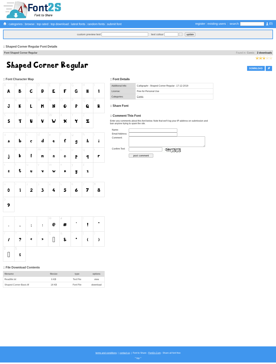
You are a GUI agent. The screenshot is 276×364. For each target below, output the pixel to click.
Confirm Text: (118, 148)
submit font (114, 24)
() (270, 23)
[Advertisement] (204, 9)
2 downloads (264, 52)
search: (234, 23)
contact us (125, 353)
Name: (115, 130)
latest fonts (78, 24)
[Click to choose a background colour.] (180, 34)
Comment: (117, 137)
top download (60, 24)
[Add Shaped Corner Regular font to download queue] (269, 68)
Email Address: (119, 133)
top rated (42, 24)
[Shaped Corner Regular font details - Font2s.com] (32, 17)
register (200, 23)
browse (30, 24)
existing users (216, 23)
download (96, 284)
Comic (250, 52)
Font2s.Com (154, 353)
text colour (157, 34)
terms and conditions (106, 353)
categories (16, 24)
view (96, 279)
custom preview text (89, 34)
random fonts (96, 24)
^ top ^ (138, 358)
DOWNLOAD (256, 68)
